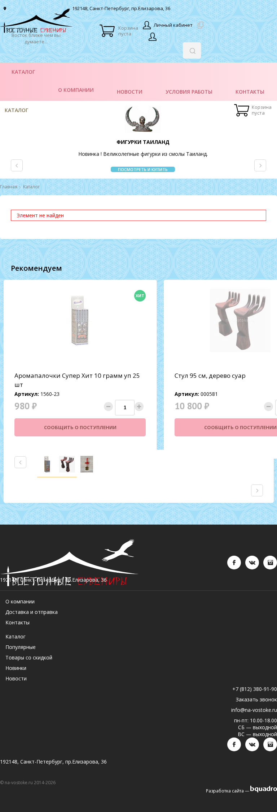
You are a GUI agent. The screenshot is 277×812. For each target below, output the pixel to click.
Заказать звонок (256, 699)
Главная (8, 187)
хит (140, 295)
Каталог (16, 110)
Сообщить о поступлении (80, 427)
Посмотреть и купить (143, 169)
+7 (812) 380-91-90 (254, 688)
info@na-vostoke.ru (254, 709)
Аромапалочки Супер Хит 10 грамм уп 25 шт (77, 380)
